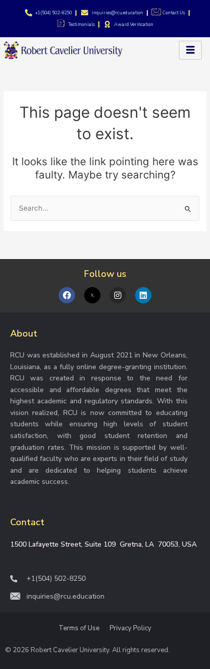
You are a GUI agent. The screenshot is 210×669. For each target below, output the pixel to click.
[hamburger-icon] (190, 50)
